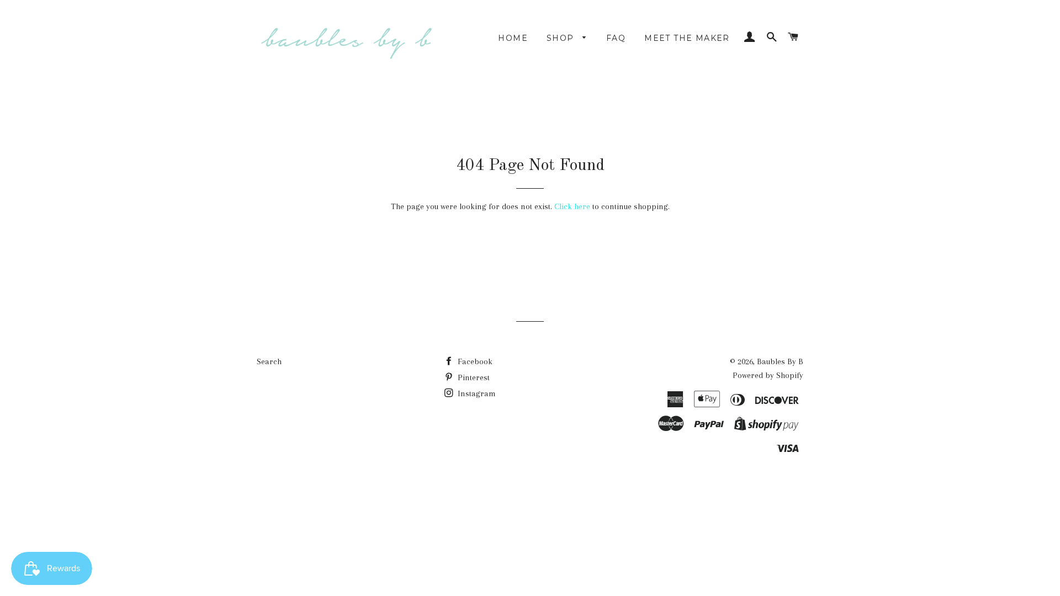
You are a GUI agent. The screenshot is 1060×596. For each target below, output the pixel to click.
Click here (572, 206)
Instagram (475, 393)
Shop (562, 38)
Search (269, 361)
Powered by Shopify (768, 375)
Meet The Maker (687, 38)
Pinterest (472, 377)
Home (513, 38)
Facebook (473, 361)
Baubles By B (780, 361)
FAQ (616, 38)
